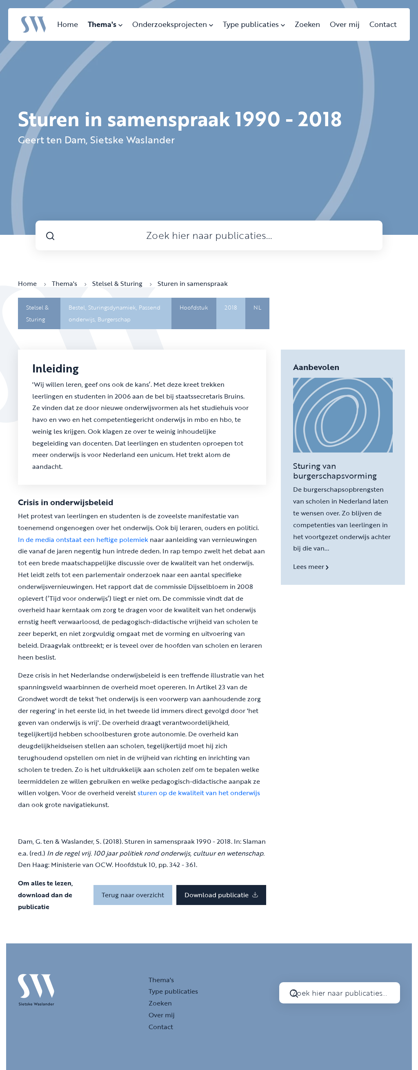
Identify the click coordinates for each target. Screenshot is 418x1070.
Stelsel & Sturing (118, 283)
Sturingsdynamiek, (113, 307)
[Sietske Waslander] (33, 24)
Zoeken (307, 24)
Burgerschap (114, 319)
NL (257, 307)
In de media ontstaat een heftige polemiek (83, 539)
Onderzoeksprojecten (170, 24)
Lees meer (309, 566)
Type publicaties (252, 24)
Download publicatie (217, 895)
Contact (383, 24)
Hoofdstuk (194, 307)
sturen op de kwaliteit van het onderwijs (199, 793)
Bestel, (78, 307)
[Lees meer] (343, 415)
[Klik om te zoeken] (50, 235)
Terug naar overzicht (133, 895)
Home (67, 24)
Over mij (345, 24)
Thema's (103, 24)
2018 (231, 307)
